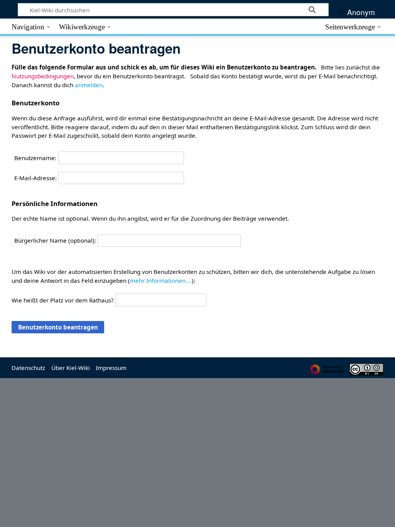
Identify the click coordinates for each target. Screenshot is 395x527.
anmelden (89, 85)
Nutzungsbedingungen (43, 76)
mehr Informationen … (161, 280)
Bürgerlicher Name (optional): (55, 240)
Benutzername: (35, 158)
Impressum (111, 368)
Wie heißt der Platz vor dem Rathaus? (63, 300)
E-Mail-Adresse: (35, 178)
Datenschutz (28, 368)
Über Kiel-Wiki (70, 368)
